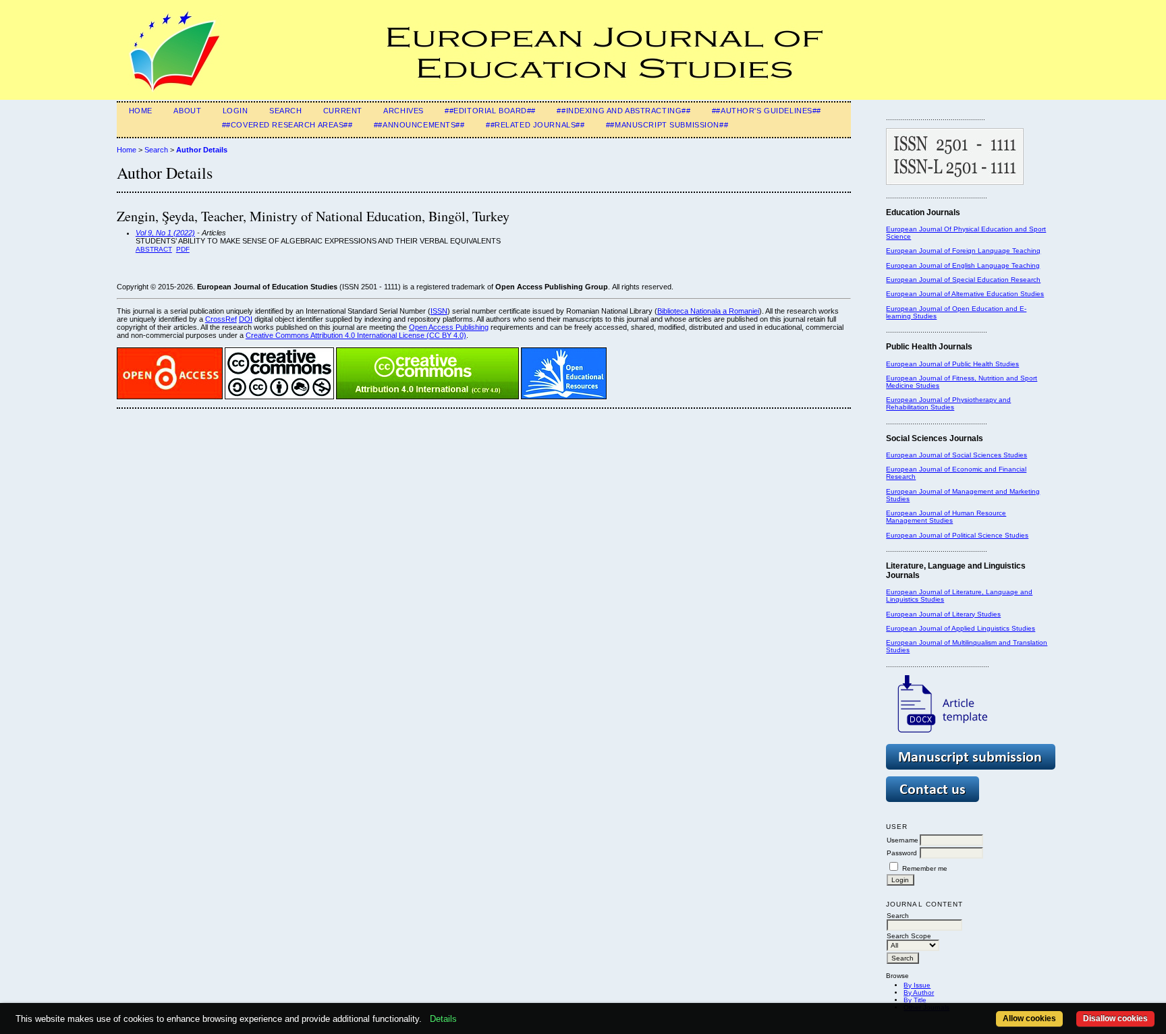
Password (902, 853)
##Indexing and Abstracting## (623, 111)
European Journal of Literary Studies (943, 614)
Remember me (924, 868)
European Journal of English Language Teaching (963, 265)
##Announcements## (419, 125)
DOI (245, 319)
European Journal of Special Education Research (963, 279)
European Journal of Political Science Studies (957, 535)
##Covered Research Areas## (287, 125)
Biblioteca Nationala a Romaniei (708, 311)
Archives (403, 111)
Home (140, 111)
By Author (919, 992)
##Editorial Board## (490, 111)
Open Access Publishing (449, 327)
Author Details (201, 150)
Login (235, 111)
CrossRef (221, 319)
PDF (183, 249)
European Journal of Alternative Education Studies (965, 293)
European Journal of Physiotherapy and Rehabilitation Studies (948, 403)
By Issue (917, 985)
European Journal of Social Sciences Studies (956, 455)
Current (342, 111)
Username (902, 840)
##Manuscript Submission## (667, 125)
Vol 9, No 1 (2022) (165, 233)
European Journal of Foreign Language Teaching (963, 250)
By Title (915, 1000)
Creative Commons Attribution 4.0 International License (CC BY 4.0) (356, 335)
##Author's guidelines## (766, 111)
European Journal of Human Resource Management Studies (946, 516)
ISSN (439, 311)
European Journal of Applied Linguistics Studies (960, 628)
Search (285, 111)
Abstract (154, 249)
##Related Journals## (535, 125)
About (187, 111)
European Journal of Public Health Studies (952, 364)
